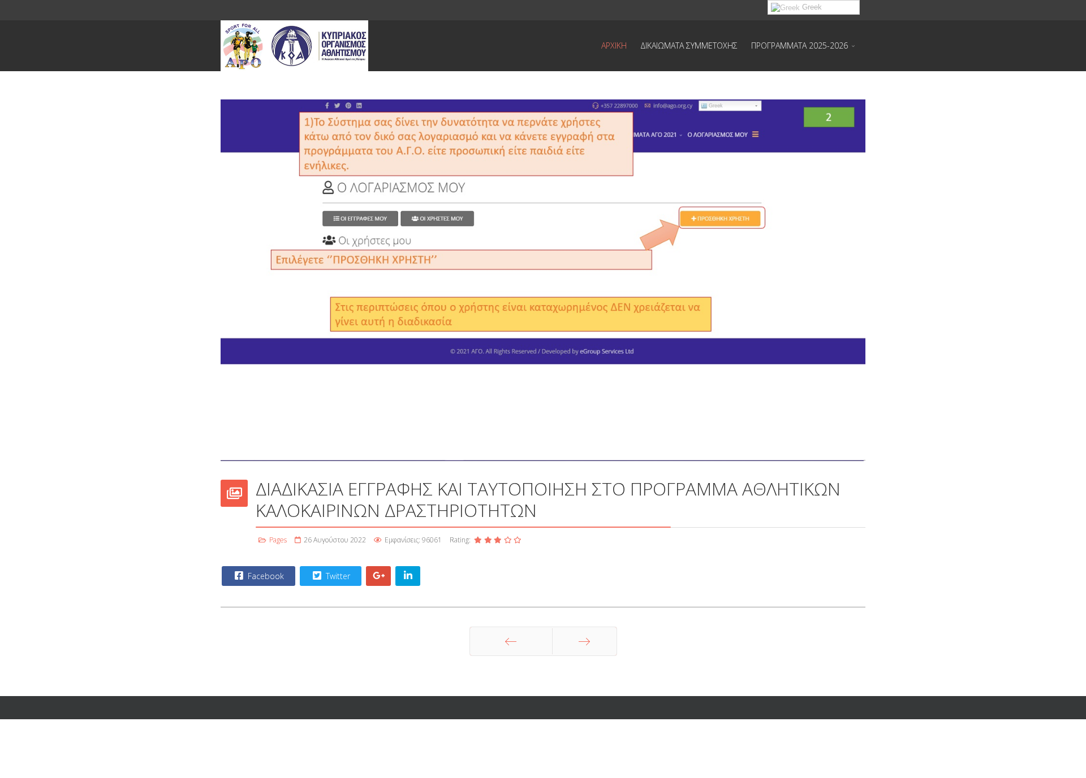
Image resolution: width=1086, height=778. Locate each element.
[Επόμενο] (585, 641)
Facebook (264, 576)
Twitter (337, 576)
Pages (278, 540)
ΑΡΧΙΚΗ (614, 45)
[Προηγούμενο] (511, 641)
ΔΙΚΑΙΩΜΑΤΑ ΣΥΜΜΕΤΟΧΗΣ (689, 45)
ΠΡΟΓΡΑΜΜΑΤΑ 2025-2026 (799, 45)
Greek (811, 7)
